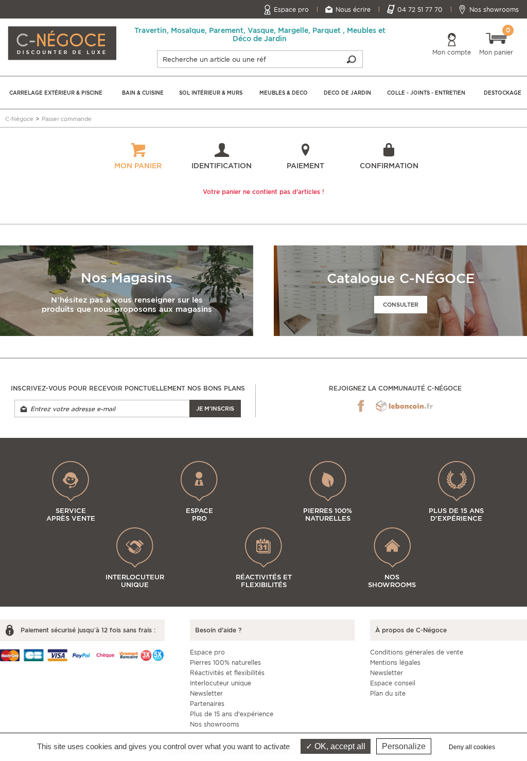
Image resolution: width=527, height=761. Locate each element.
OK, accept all (338, 746)
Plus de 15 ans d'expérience (231, 714)
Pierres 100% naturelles (225, 662)
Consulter (400, 304)
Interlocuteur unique (220, 683)
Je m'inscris (215, 408)
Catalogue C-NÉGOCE (401, 278)
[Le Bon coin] (404, 406)
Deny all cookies (472, 747)
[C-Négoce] (62, 42)
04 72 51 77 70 (420, 9)
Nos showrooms (494, 9)
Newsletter (206, 693)
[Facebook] (361, 406)
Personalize (404, 746)
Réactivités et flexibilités (227, 673)
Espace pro (291, 9)
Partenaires (207, 703)
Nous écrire (353, 9)
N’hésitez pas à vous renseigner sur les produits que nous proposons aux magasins (127, 304)
